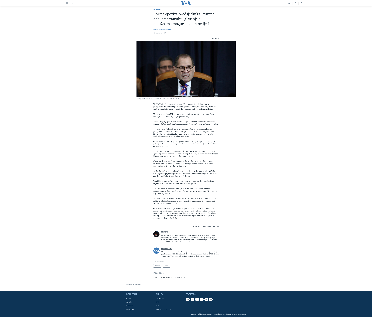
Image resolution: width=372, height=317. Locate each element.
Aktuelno (157, 10)
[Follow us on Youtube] (201, 299)
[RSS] (206, 299)
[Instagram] (295, 3)
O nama (128, 298)
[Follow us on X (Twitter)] (192, 299)
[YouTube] (289, 3)
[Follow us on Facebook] (188, 299)
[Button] (215, 38)
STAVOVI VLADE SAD (163, 310)
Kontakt (129, 302)
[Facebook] (302, 3)
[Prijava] (211, 299)
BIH (157, 306)
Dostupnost (130, 310)
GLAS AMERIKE (165, 29)
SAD (157, 302)
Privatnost (129, 306)
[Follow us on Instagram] (197, 299)
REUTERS (156, 29)
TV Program (160, 298)
